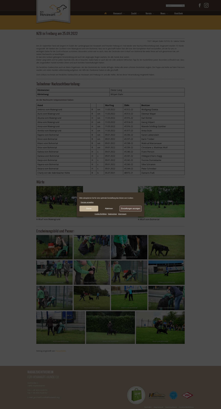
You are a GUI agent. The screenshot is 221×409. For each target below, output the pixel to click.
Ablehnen (109, 208)
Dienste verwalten (87, 202)
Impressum (122, 214)
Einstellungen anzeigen (130, 208)
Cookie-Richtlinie (101, 214)
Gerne (88, 208)
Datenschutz (112, 214)
